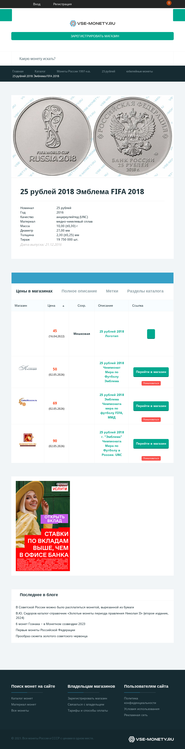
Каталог (40, 71)
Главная (17, 71)
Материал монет (23, 704)
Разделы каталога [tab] (145, 291)
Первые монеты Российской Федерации (45, 630)
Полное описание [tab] (79, 291)
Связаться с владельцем (86, 704)
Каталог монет (22, 698)
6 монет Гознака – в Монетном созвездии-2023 (51, 624)
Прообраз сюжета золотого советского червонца (52, 636)
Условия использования (142, 709)
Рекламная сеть (136, 715)
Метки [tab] (112, 291)
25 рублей (108, 71)
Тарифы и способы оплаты (88, 710)
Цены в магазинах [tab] (34, 291)
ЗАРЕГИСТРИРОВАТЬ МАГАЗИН (95, 36)
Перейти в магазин (151, 372)
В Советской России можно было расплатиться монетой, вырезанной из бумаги (75, 607)
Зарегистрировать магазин (87, 698)
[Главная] (17, 4)
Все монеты (20, 710)
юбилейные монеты (139, 71)
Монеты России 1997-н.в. (73, 71)
